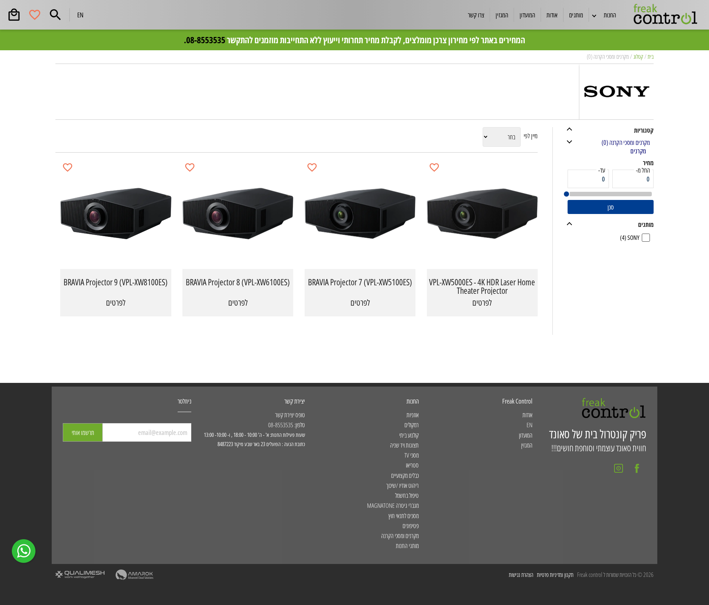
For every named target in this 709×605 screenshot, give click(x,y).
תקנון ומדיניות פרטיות (555, 575)
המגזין (502, 14)
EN (80, 14)
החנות (413, 401)
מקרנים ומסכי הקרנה (399, 536)
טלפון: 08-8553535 (286, 425)
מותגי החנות (407, 546)
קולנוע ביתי (408, 435)
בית (651, 56)
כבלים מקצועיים (404, 475)
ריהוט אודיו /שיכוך (402, 485)
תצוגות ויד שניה (404, 445)
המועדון (527, 14)
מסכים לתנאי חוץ (403, 516)
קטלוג (638, 56)
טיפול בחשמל (406, 495)
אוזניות (412, 415)
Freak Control (517, 401)
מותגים (576, 14)
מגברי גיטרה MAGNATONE (392, 505)
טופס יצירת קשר (290, 415)
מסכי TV (411, 455)
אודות (552, 14)
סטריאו (412, 465)
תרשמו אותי (83, 432)
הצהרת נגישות (521, 575)
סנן (610, 207)
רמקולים (411, 425)
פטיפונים (410, 526)
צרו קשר (476, 14)
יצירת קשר (294, 401)
